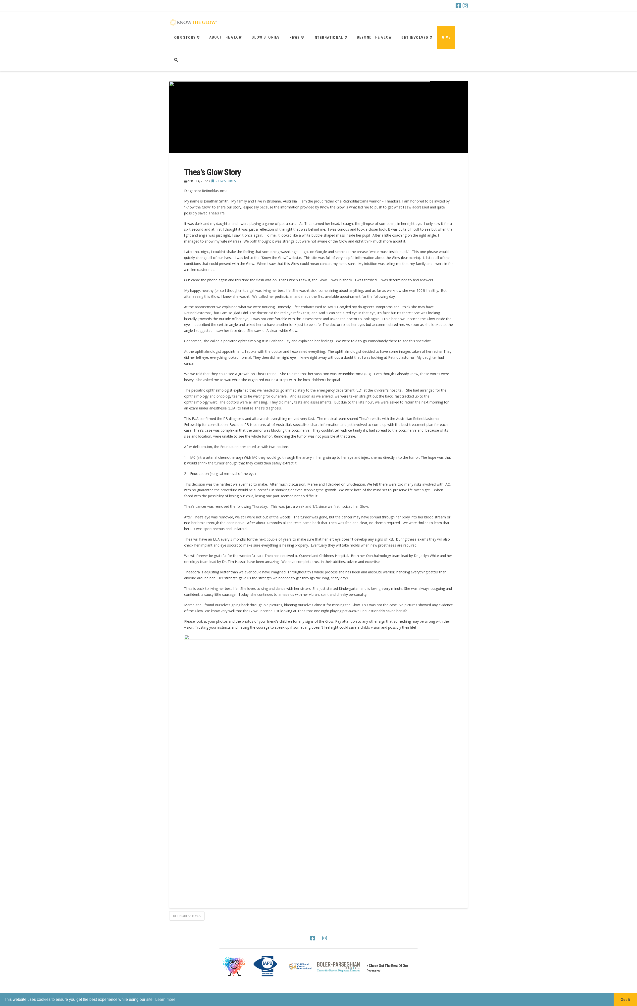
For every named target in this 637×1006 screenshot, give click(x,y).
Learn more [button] (165, 999)
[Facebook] (458, 5)
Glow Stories (225, 181)
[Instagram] (465, 5)
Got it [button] (625, 1000)
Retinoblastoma (187, 915)
